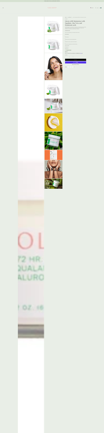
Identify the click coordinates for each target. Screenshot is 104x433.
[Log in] (98, 8)
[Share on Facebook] (70, 67)
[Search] (96, 8)
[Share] (68, 67)
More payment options (75, 64)
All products (69, 17)
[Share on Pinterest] (74, 67)
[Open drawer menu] (3, 8)
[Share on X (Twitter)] (72, 67)
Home (66, 17)
